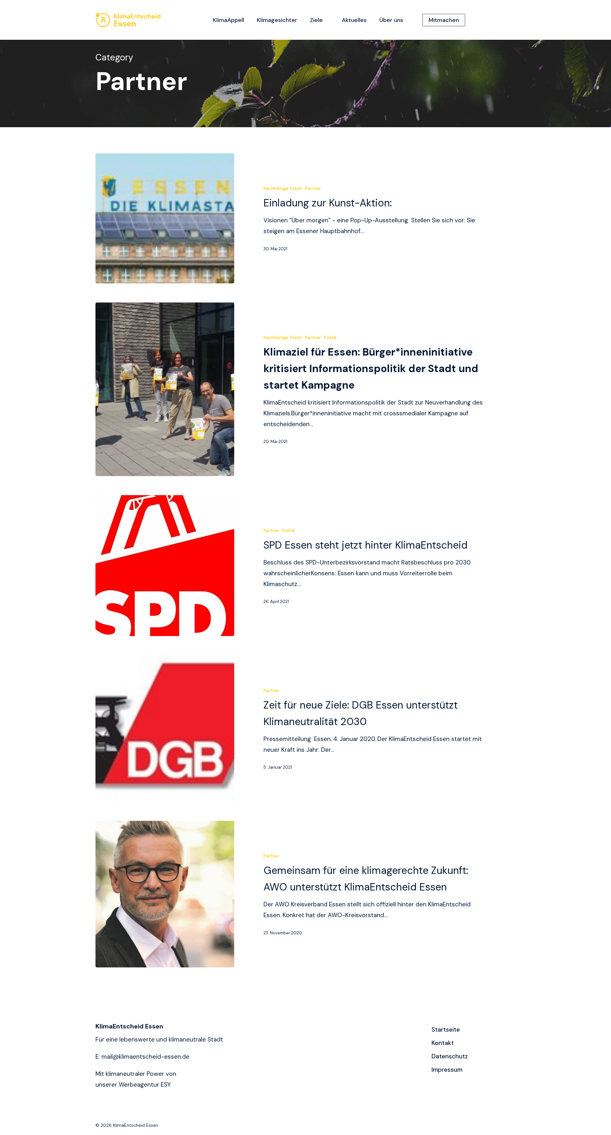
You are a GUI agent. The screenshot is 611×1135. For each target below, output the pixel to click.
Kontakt (443, 1043)
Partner (313, 188)
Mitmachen (444, 20)
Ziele (316, 20)
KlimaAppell (228, 20)
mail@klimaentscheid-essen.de (145, 1057)
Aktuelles (354, 20)
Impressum (447, 1070)
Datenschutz (450, 1056)
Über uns (391, 20)
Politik (330, 337)
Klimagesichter (277, 20)
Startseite (446, 1030)
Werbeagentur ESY (145, 1085)
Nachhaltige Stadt (282, 188)
